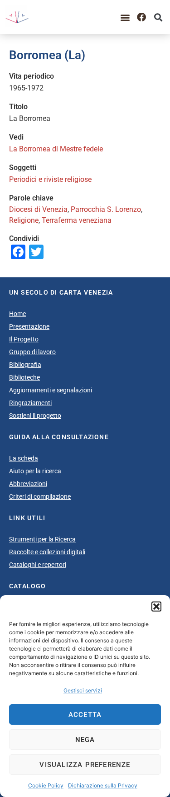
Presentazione (29, 326)
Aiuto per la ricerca (35, 471)
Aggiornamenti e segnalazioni (50, 390)
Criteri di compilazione (40, 496)
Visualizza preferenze (84, 765)
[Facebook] (141, 17)
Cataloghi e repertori (37, 564)
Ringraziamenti (30, 402)
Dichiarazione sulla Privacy (102, 785)
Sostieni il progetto (35, 415)
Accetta (85, 715)
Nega (85, 740)
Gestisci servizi (82, 690)
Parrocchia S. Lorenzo (106, 209)
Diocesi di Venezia (38, 209)
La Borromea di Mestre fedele (56, 149)
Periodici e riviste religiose (50, 179)
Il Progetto (24, 339)
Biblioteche (24, 377)
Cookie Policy (45, 785)
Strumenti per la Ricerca (42, 539)
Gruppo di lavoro (32, 352)
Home (17, 313)
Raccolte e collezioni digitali (47, 552)
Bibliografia (25, 364)
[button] (156, 606)
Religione (24, 220)
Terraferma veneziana (77, 220)
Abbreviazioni (28, 483)
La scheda (23, 458)
